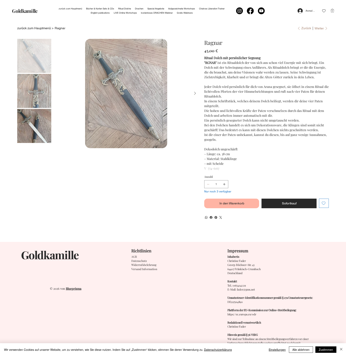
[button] (332, 10)
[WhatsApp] (206, 217)
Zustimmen (326, 350)
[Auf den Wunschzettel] (324, 203)
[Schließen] (341, 349)
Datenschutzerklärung (218, 350)
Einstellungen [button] (277, 350)
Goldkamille (24, 11)
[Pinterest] (216, 217)
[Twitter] (221, 217)
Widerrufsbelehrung (143, 264)
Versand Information (144, 269)
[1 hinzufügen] (224, 184)
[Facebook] (250, 10)
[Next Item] (195, 94)
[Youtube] (261, 10)
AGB (134, 256)
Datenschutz (139, 260)
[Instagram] (239, 10)
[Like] (323, 10)
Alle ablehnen (301, 350)
